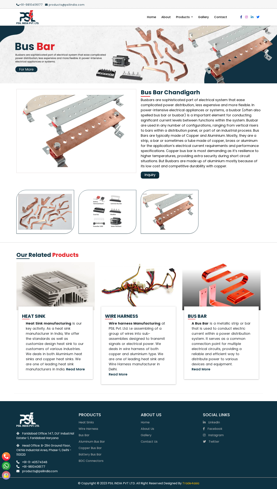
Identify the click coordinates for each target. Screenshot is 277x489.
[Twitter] (257, 17)
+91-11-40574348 (34, 462)
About (166, 17)
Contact (220, 17)
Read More (75, 369)
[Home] (27, 17)
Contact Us (149, 441)
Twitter (213, 441)
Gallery (203, 17)
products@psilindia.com (66, 5)
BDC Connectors (91, 461)
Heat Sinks (86, 422)
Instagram (215, 435)
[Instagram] (246, 17)
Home (151, 17)
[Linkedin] (252, 17)
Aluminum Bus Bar (92, 441)
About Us (147, 429)
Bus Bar (84, 435)
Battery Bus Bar (90, 454)
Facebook (214, 429)
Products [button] (183, 17)
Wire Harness (88, 429)
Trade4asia (190, 483)
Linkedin (213, 422)
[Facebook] (241, 17)
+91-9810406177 (31, 5)
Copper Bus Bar (90, 448)
